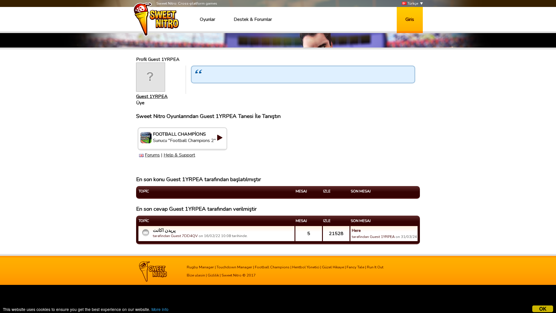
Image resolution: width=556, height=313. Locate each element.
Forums (152, 155)
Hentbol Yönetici (305, 267)
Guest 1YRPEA (152, 96)
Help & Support (179, 155)
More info (160, 309)
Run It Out (375, 267)
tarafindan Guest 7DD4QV (175, 236)
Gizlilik (213, 275)
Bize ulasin (196, 275)
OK (542, 308)
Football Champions (272, 267)
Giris (409, 19)
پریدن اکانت (164, 230)
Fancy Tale (355, 267)
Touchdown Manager (234, 267)
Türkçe (412, 3)
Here (356, 230)
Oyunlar (207, 19)
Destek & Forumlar (253, 19)
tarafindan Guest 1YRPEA (373, 236)
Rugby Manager (200, 267)
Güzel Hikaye (333, 267)
